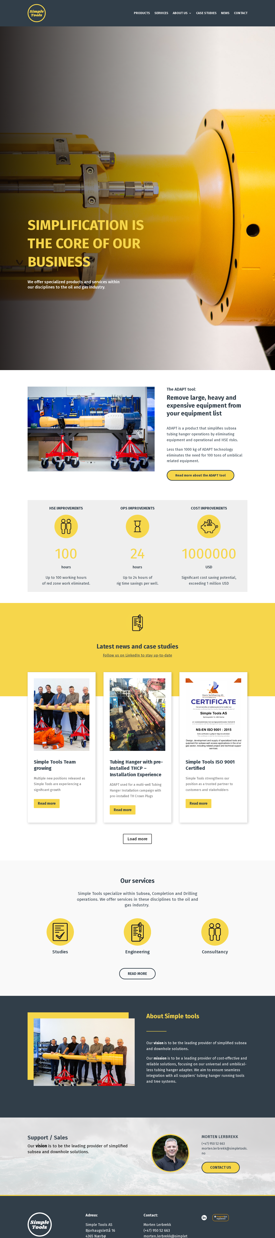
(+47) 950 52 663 (213, 1144)
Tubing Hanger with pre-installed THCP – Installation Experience (138, 747)
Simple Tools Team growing (62, 747)
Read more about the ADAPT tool (200, 475)
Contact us (220, 1167)
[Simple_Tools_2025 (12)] (91, 470)
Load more (137, 838)
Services (161, 13)
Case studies (206, 13)
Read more (47, 803)
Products (142, 13)
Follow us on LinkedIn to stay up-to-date (137, 655)
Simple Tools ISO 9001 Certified (213, 747)
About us (180, 13)
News (225, 13)
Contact (240, 13)
